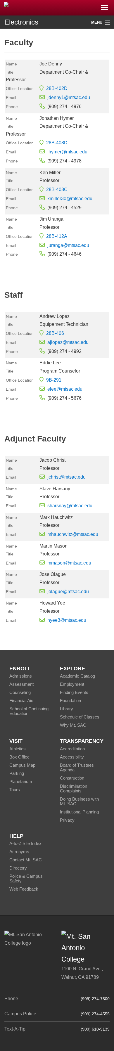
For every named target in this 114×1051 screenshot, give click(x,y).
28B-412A (56, 236)
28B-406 (55, 333)
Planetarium (20, 781)
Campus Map (22, 765)
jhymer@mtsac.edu (67, 151)
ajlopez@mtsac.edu (68, 342)
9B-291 (53, 380)
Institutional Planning (79, 811)
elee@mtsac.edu (64, 389)
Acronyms (19, 851)
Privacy (67, 820)
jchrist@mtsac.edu (66, 477)
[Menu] (104, 5)
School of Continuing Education (29, 711)
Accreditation (72, 748)
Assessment (21, 684)
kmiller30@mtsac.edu (69, 198)
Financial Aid (21, 700)
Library (66, 708)
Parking (16, 773)
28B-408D (57, 142)
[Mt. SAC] (57, 7)
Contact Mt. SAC (25, 859)
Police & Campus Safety (26, 878)
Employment (72, 684)
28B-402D (57, 88)
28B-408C (57, 189)
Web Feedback (23, 888)
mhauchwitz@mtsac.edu (72, 534)
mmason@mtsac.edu (69, 562)
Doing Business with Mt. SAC (79, 801)
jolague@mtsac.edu (68, 591)
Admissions (20, 675)
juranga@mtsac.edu (68, 245)
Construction (72, 777)
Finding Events (74, 692)
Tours (14, 789)
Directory (18, 867)
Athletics (17, 748)
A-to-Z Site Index (25, 843)
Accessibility (72, 756)
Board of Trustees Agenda (77, 767)
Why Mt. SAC (73, 725)
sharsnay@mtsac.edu (69, 505)
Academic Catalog (77, 675)
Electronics (21, 22)
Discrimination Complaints (73, 788)
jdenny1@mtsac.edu (68, 97)
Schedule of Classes (79, 716)
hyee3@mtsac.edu (66, 620)
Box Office (19, 756)
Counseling (20, 692)
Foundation (70, 700)
